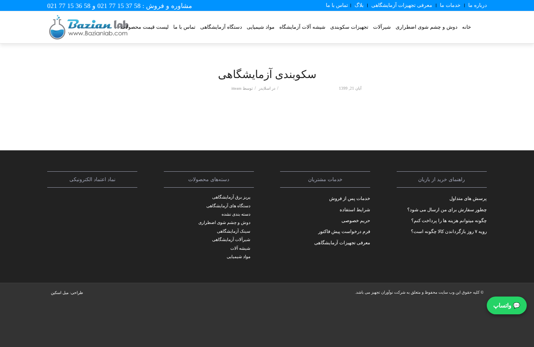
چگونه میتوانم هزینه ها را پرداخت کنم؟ (449, 220)
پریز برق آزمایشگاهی (231, 197)
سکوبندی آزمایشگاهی (267, 74)
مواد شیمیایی (238, 256)
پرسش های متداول (468, 198)
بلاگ (359, 5)
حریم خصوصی (355, 220)
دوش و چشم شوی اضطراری (224, 222)
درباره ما (477, 5)
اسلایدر (265, 88)
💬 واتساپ (506, 305)
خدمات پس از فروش (349, 198)
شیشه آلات (240, 248)
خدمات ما (450, 5)
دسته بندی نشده (236, 214)
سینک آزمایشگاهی (233, 231)
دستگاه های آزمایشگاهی (228, 205)
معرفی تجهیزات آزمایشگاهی (401, 5)
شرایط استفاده (355, 209)
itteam (236, 88)
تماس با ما (337, 5)
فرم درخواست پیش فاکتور (344, 231)
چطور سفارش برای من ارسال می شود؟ (447, 209)
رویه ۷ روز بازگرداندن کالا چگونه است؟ (449, 231)
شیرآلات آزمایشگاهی (231, 239)
